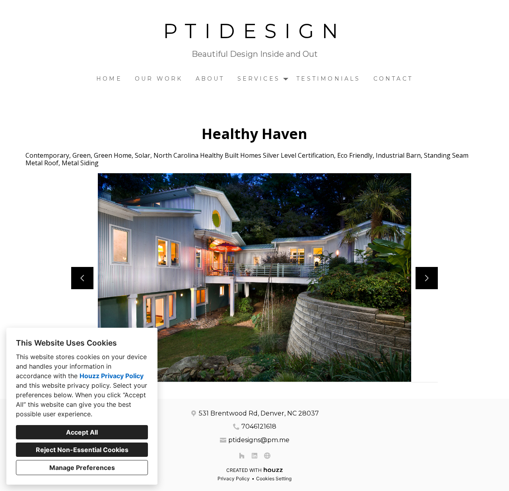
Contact (393, 78)
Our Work (159, 78)
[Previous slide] (82, 278)
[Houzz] (242, 455)
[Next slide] (427, 278)
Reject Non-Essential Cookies (82, 450)
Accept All (82, 432)
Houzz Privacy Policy (112, 376)
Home (109, 78)
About (210, 78)
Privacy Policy (234, 478)
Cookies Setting (273, 478)
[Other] (267, 455)
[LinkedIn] (254, 455)
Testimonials (328, 78)
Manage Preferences (82, 468)
